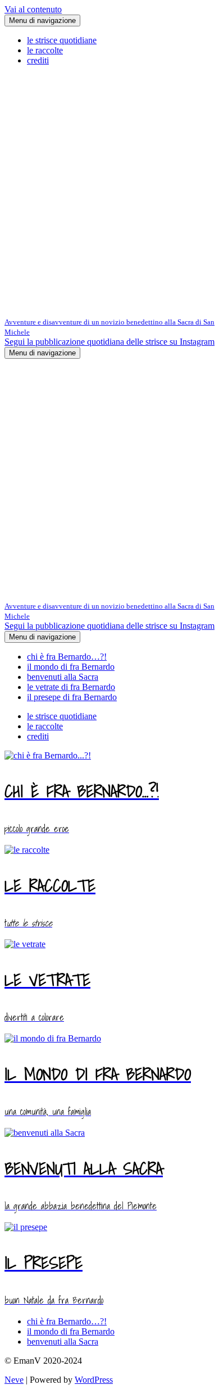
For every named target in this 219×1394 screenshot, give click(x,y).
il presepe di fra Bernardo (72, 697)
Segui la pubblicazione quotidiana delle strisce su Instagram (109, 341)
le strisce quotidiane (62, 40)
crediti (38, 60)
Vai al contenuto (33, 9)
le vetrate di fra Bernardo (71, 687)
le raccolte (45, 50)
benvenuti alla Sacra (62, 677)
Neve (14, 1379)
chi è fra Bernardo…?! (67, 656)
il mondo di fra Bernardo (71, 666)
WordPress (94, 1379)
